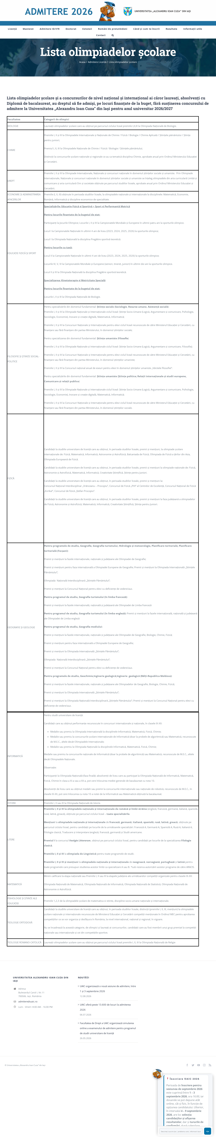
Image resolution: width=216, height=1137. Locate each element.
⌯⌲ (207, 1131)
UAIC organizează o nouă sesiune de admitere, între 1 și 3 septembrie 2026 (108, 989)
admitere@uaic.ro (27, 1001)
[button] (113, 35)
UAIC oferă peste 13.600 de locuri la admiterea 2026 (105, 1007)
